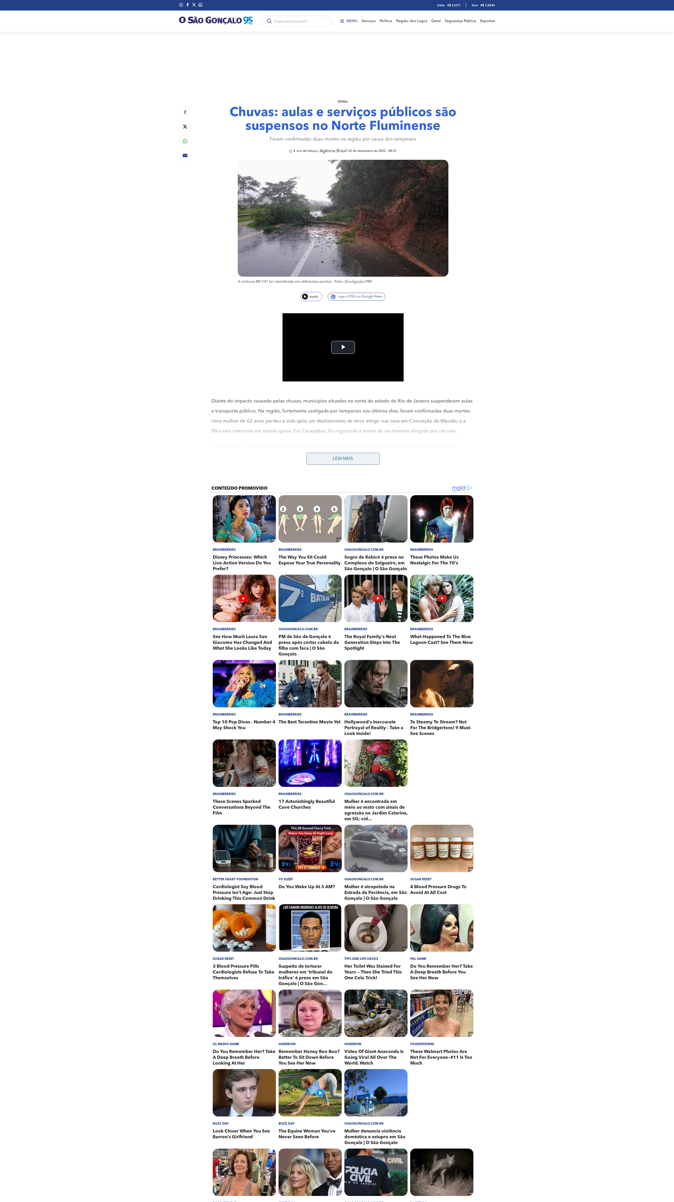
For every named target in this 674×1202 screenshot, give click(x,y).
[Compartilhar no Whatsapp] (185, 141)
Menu (352, 21)
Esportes (487, 21)
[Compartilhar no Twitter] (185, 126)
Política (386, 21)
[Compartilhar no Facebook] (185, 112)
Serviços (368, 21)
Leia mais (343, 458)
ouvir (313, 297)
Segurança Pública (460, 21)
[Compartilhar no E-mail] (185, 155)
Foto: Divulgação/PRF (353, 282)
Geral (436, 21)
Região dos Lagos (411, 21)
